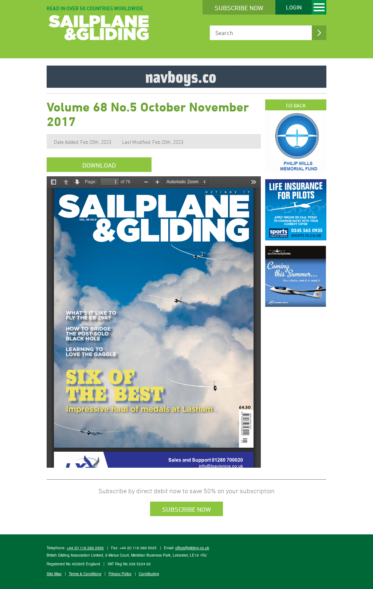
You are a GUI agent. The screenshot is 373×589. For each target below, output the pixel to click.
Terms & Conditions (85, 573)
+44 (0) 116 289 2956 (85, 547)
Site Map (54, 573)
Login (294, 7)
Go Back (296, 105)
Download (99, 165)
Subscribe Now (239, 7)
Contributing (149, 573)
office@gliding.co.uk (192, 547)
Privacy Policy (120, 573)
